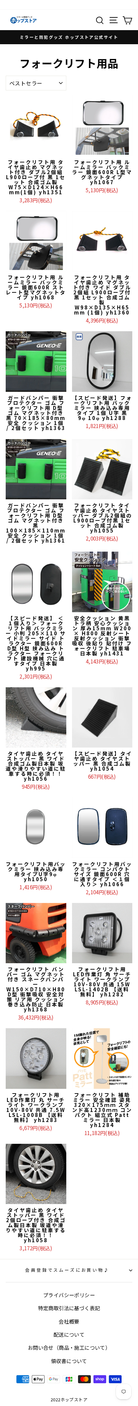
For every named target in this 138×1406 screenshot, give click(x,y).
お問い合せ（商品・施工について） (69, 1347)
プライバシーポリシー (69, 1294)
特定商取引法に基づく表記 (69, 1308)
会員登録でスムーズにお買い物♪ (67, 1270)
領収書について (69, 1360)
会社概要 (69, 1321)
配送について (69, 1334)
